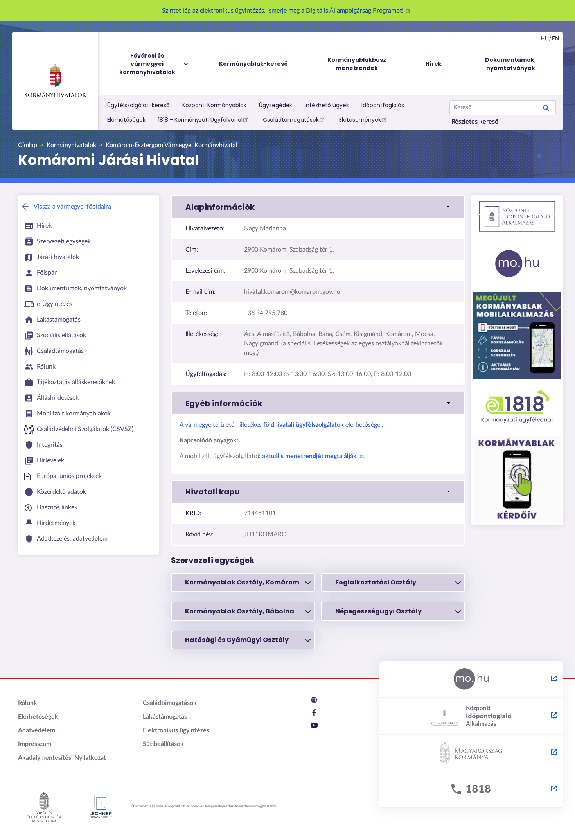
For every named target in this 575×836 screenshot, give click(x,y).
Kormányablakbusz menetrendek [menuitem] (356, 64)
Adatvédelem (36, 730)
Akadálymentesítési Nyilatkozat (62, 758)
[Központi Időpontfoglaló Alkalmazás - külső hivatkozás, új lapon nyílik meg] (471, 716)
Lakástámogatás (165, 717)
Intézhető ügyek (327, 105)
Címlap (27, 145)
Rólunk (27, 703)
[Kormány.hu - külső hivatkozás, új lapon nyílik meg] (471, 753)
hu (545, 38)
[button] (318, 207)
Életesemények (360, 120)
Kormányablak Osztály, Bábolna (239, 611)
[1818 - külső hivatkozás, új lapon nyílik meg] (471, 789)
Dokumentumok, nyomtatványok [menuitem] (510, 64)
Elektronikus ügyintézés (176, 730)
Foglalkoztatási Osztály (375, 582)
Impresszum (34, 744)
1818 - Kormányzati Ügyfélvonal (200, 120)
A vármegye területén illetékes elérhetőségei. (281, 425)
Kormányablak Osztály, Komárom (242, 582)
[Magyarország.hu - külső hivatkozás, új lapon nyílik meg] (471, 679)
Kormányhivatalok (55, 95)
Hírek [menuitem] (434, 64)
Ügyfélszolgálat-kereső (138, 105)
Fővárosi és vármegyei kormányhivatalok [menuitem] (147, 64)
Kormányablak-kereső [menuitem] (253, 64)
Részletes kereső (474, 122)
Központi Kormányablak (214, 105)
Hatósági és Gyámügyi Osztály (237, 639)
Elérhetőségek (126, 120)
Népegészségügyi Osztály (378, 611)
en (555, 38)
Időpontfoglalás (382, 105)
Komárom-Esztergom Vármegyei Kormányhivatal (171, 145)
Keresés (546, 109)
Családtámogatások (291, 120)
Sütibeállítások (163, 744)
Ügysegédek (275, 105)
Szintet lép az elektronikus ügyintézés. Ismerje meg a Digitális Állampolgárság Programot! (283, 10)
